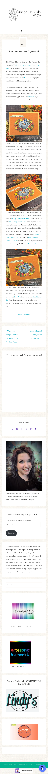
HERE (26, 78)
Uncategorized (24, 57)
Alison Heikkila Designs (24, 14)
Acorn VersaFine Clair (31, 244)
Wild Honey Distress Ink (17, 222)
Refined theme (25, 765)
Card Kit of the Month (23, 65)
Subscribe (11, 533)
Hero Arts (17, 297)
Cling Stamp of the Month (21, 218)
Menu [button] (26, 31)
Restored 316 (39, 765)
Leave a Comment (24, 314)
